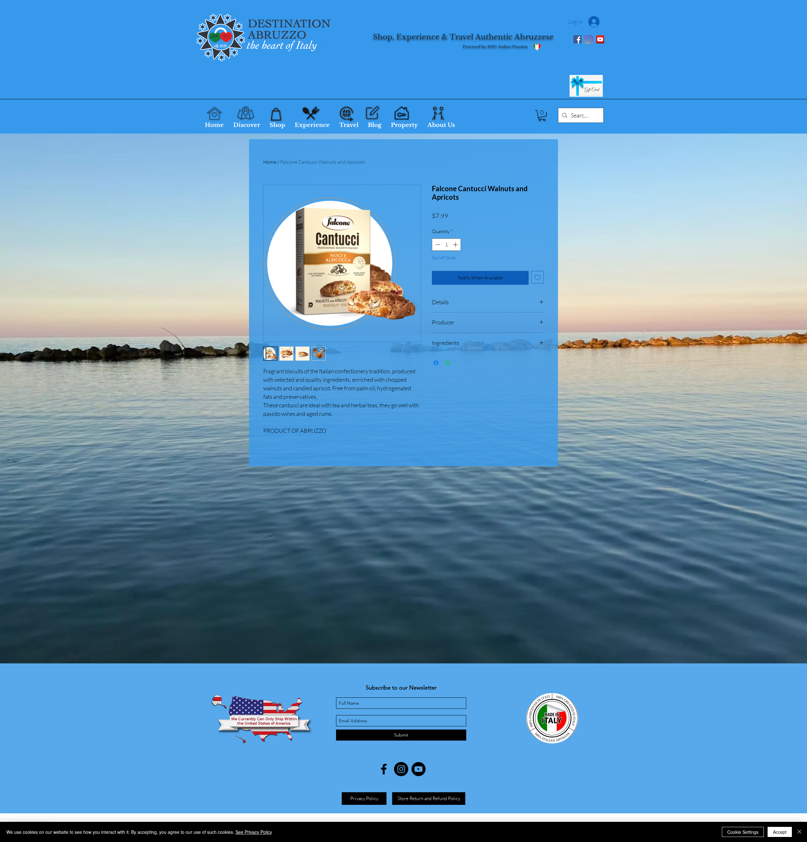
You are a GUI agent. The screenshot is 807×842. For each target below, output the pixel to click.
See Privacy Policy (253, 832)
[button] (542, 115)
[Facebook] (577, 39)
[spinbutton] (446, 244)
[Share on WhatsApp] (448, 363)
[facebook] (384, 769)
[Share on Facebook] (436, 363)
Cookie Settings (742, 832)
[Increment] (456, 244)
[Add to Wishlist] (537, 277)
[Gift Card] (586, 86)
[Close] (799, 832)
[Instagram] (589, 39)
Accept (780, 832)
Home (269, 162)
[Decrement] (437, 244)
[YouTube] (600, 39)
